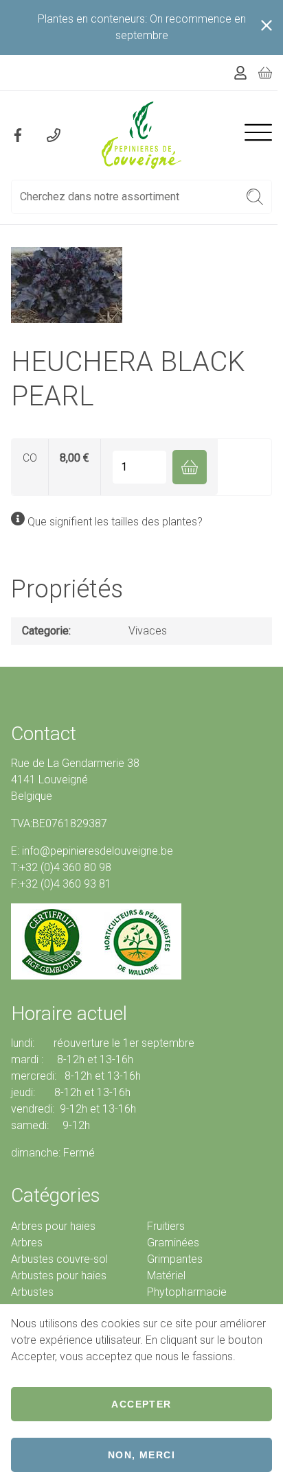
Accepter (141, 1404)
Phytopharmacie (187, 1291)
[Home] (141, 135)
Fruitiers (166, 1226)
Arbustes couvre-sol (59, 1259)
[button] (255, 197)
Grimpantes (175, 1259)
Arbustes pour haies (58, 1275)
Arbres (27, 1242)
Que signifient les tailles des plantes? (115, 521)
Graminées (173, 1242)
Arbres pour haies (53, 1226)
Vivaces (147, 630)
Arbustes (32, 1291)
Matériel (166, 1275)
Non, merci (141, 1454)
